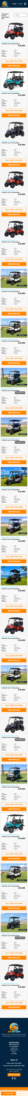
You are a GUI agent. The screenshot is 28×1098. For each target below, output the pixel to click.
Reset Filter (21, 1093)
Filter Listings (9, 1093)
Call (20, 4)
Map (14, 4)
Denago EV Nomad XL (10, 92)
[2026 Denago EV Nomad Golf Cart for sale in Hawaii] (14, 80)
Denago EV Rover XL (10, 42)
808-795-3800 (16, 1063)
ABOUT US (14, 1048)
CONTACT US (14, 1050)
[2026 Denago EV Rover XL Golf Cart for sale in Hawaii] (14, 30)
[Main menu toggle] (25, 4)
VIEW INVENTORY (14, 1044)
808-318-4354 (20, 1066)
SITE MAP (14, 1053)
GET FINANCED (14, 1046)
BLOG (14, 1052)
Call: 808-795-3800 (14, 61)
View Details (14, 66)
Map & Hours (14, 1075)
